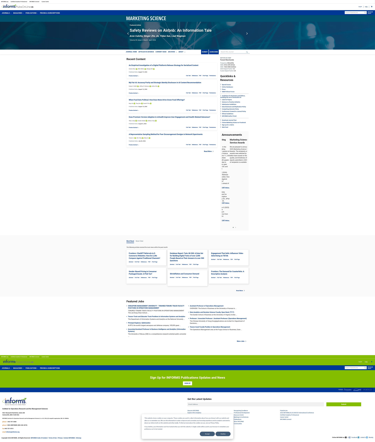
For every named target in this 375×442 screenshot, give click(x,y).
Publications (237, 359)
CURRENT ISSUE (160, 53)
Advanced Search (370, 12)
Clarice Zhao (132, 69)
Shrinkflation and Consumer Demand (184, 214)
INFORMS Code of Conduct (39, 378)
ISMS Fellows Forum (228, 92)
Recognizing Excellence (241, 351)
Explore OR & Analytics (194, 353)
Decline (223, 434)
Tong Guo (138, 104)
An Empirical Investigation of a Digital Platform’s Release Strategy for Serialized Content (163, 66)
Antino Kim (154, 87)
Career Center (45, 1)
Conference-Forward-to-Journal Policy (234, 112)
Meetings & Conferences (241, 357)
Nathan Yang (151, 121)
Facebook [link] (354, 378)
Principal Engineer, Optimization (139, 263)
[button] (6, 13)
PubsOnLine (284, 351)
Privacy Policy (215, 423)
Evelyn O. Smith (133, 87)
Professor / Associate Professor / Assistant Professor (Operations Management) (218, 259)
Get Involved (191, 355)
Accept (207, 434)
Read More (208, 152)
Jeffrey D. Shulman (144, 87)
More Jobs (240, 281)
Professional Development (242, 353)
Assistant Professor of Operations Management (206, 246)
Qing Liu (146, 138)
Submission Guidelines (229, 105)
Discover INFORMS (193, 351)
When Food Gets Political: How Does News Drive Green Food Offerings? (157, 101)
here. (241, 163)
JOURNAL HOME (131, 53)
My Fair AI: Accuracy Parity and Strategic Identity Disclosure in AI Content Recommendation (165, 83)
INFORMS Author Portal (229, 117)
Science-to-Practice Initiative (231, 103)
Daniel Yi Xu (146, 104)
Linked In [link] (363, 378)
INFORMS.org (4, 1)
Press (223, 90)
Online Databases (227, 88)
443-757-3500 (12, 362)
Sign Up (187, 323)
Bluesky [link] (371, 378)
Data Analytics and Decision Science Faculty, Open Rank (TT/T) (212, 252)
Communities (238, 364)
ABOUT (181, 53)
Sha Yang (139, 138)
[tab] (233, 168)
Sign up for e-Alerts (228, 126)
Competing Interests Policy (230, 110)
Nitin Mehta (141, 69)
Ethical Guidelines (227, 114)
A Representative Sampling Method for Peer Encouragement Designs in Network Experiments (166, 135)
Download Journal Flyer (229, 121)
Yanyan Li (131, 138)
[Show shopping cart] (372, 7)
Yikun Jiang (132, 121)
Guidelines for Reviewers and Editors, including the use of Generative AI (232, 97)
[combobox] (354, 12)
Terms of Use (53, 378)
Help (366, 7)
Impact (190, 357)
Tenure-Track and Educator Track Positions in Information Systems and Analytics (156, 257)
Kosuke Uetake (141, 121)
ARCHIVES (171, 53)
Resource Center (239, 355)
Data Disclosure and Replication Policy (234, 107)
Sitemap (78, 378)
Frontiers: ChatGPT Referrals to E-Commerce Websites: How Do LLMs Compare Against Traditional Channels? (144, 195)
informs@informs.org (12, 372)
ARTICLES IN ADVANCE (146, 53)
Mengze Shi (150, 69)
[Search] (365, 12)
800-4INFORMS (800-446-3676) (17, 365)
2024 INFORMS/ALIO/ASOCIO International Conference (297, 353)
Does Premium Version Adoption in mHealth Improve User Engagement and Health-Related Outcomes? (169, 118)
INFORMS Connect (34, 1)
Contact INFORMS (69, 378)
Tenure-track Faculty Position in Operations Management (210, 267)
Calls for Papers (227, 100)
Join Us (190, 359)
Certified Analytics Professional (19, 1)
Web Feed (225, 128)
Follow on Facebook (234, 123)
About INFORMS (239, 362)
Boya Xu (131, 104)
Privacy (60, 378)
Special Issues (226, 85)
